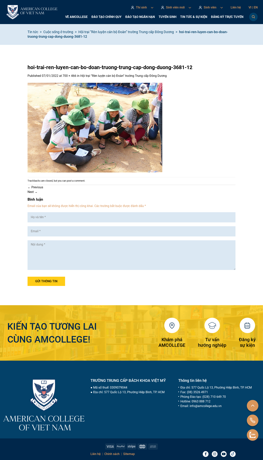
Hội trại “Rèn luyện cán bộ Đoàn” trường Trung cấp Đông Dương (126, 32)
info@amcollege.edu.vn (206, 406)
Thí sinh (141, 7)
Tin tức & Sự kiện (193, 17)
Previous (35, 187)
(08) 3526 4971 (197, 392)
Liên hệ (236, 7)
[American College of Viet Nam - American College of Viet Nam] (31, 12)
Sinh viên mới (175, 7)
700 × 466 (69, 76)
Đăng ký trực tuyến (227, 17)
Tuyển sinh (167, 17)
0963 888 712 (201, 401)
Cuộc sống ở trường (58, 32)
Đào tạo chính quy (106, 17)
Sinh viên (210, 7)
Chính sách (112, 454)
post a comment (76, 180)
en (256, 7)
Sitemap (129, 454)
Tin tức (33, 32)
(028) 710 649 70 (214, 397)
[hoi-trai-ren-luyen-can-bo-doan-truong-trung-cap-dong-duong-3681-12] (95, 127)
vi (251, 7)
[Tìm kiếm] (253, 17)
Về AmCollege (76, 17)
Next (33, 192)
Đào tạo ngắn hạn (140, 17)
